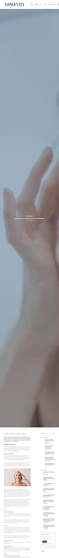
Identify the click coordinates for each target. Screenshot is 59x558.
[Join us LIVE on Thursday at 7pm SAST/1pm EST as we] (53, 554)
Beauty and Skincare (29, 216)
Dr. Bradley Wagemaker (30, 220)
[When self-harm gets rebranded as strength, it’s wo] (48, 554)
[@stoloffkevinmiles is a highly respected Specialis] (43, 554)
